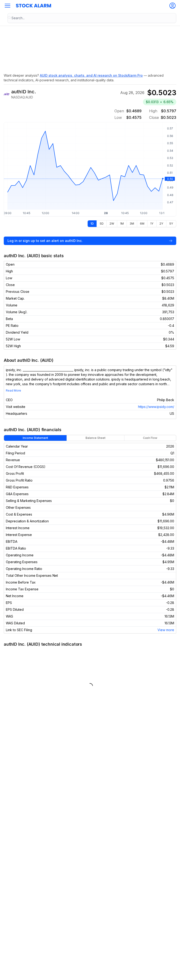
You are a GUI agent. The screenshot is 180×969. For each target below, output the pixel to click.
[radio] (92, 223)
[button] (7, 5)
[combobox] (92, 18)
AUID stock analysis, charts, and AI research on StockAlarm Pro (91, 75)
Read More (13, 390)
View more (166, 630)
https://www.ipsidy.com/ (156, 407)
